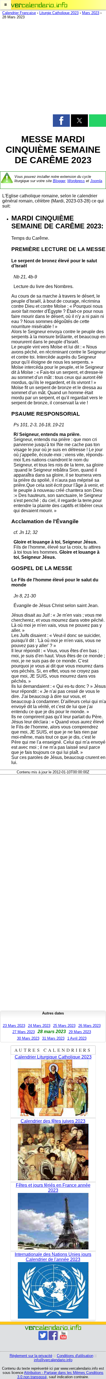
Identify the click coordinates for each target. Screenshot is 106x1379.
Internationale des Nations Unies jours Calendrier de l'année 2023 (53, 1257)
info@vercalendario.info (53, 1360)
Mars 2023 (90, 13)
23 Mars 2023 (14, 1026)
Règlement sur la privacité (31, 1356)
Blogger (59, 181)
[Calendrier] (39, 5)
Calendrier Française (19, 13)
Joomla (96, 181)
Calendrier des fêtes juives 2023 (53, 1121)
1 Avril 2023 (76, 1038)
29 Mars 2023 (80, 1032)
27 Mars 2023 (23, 1032)
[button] (5, 5)
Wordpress (76, 181)
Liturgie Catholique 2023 (59, 13)
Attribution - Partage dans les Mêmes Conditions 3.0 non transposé (60, 1375)
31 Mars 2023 (53, 1038)
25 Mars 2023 (64, 1026)
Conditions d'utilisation (75, 1356)
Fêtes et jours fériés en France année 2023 (53, 1188)
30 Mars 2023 (28, 1038)
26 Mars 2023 (89, 1026)
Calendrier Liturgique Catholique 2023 (53, 1057)
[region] (53, 68)
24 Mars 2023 (39, 1026)
